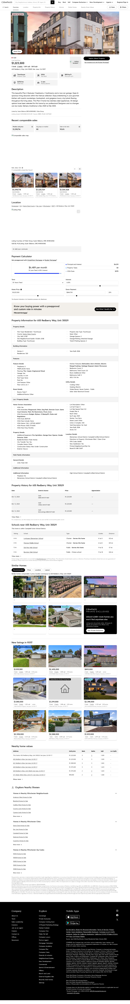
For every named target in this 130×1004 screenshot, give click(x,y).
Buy (59, 2)
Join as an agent (17, 928)
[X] (117, 919)
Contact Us (15, 934)
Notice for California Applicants (83, 934)
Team (13, 919)
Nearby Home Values (87, 7)
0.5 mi (111, 538)
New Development (45, 961)
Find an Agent (43, 940)
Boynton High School (31, 552)
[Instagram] (117, 910)
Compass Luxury (44, 937)
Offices (14, 937)
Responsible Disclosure (90, 932)
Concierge (42, 916)
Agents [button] (108, 2)
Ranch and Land (44, 973)
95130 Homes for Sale (19, 854)
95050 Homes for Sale (19, 861)
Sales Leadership (17, 922)
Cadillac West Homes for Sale (22, 805)
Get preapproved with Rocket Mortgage (97, 62)
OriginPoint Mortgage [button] (34, 260)
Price (29, 570)
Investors (15, 925)
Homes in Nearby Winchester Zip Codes (28, 850)
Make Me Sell (43, 934)
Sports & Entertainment (47, 967)
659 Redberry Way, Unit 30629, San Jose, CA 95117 (29, 771)
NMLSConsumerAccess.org (98, 991)
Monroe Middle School (31, 543)
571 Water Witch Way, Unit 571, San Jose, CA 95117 (29, 775)
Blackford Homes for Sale (20, 801)
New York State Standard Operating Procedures (80, 982)
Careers (14, 931)
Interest (68, 279)
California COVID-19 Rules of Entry (106, 934)
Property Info (37, 7)
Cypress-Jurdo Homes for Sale (22, 812)
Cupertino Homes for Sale (20, 841)
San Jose (39, 206)
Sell (69, 2)
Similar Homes (72, 7)
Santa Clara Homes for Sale (21, 825)
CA (21, 206)
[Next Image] (31, 180)
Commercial (43, 964)
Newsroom (15, 940)
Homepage (15, 206)
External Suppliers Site (46, 976)
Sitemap (41, 983)
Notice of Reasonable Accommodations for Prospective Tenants (85, 984)
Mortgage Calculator (46, 943)
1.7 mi (110, 547)
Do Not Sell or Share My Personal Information (81, 930)
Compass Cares (44, 952)
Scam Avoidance (77, 932)
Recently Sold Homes (46, 980)
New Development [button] (96, 2)
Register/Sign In (122, 2)
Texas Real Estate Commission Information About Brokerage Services (86, 975)
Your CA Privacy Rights (77, 936)
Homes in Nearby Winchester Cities (27, 822)
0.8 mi (111, 552)
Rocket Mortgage (50, 260)
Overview (16, 7)
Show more (16, 816)
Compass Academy (45, 946)
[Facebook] (117, 915)
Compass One (44, 931)
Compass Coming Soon (47, 922)
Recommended (18, 570)
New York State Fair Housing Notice (76, 980)
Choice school (76, 552)
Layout (47, 570)
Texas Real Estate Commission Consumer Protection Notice (83, 977)
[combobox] (33, 2)
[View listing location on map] (75, 62)
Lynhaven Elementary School (33, 538)
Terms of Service (102, 930)
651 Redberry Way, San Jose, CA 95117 (25, 763)
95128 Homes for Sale (19, 869)
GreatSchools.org (41, 559)
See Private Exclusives (95, 630)
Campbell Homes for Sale (20, 833)
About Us (15, 916)
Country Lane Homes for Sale (22, 809)
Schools (61, 7)
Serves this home (79, 538)
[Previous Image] (13, 180)
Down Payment (71, 289)
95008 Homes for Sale (19, 857)
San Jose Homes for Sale (20, 829)
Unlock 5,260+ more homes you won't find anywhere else (99, 618)
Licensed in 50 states (73, 993)
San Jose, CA (37, 69)
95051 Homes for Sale (19, 865)
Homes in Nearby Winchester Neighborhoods (30, 793)
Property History (50, 7)
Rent (64, 2)
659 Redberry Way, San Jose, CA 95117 (25, 767)
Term (13, 279)
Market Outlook (44, 928)
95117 (44, 69)
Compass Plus (43, 949)
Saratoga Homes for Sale (20, 837)
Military (41, 970)
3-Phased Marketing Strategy (49, 925)
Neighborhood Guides (46, 958)
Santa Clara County (29, 206)
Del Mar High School (30, 547)
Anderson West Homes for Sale (22, 797)
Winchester (46, 206)
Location (25, 7)
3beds (14, 66)
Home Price (16, 289)
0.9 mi (111, 543)
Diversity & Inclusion (45, 955)
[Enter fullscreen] (78, 211)
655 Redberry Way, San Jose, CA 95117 (25, 759)
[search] (52, 2)
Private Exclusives (45, 919)
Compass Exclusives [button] (79, 2)
